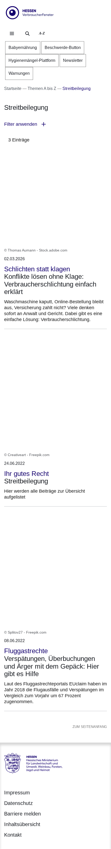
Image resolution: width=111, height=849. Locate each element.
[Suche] (27, 33)
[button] (55, 124)
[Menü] (12, 33)
